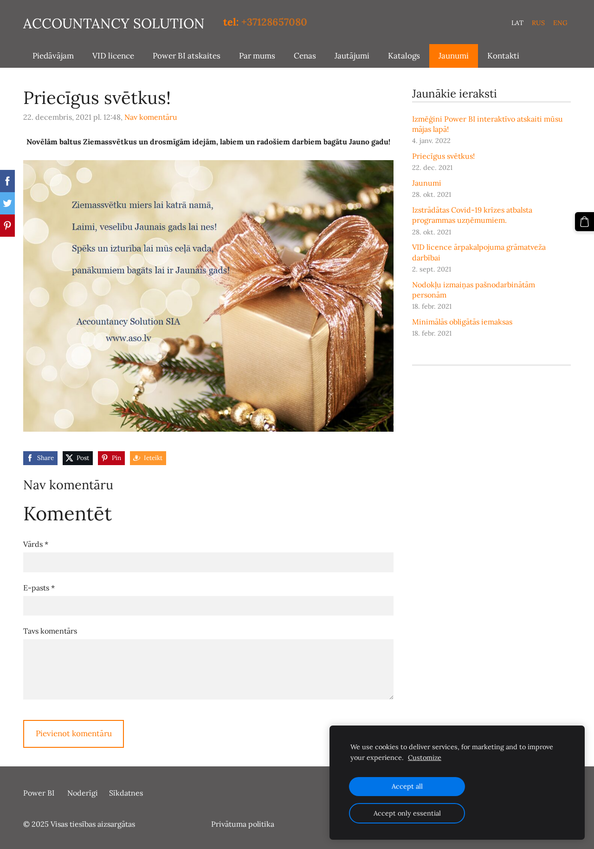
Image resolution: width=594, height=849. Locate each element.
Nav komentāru (150, 117)
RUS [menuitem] (538, 23)
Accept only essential (407, 813)
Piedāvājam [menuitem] (53, 56)
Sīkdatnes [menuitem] (126, 792)
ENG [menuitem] (560, 23)
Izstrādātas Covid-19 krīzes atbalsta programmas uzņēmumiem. (472, 215)
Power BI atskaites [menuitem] (186, 56)
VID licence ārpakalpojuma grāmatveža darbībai (479, 252)
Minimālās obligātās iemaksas (462, 321)
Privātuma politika (242, 824)
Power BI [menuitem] (38, 792)
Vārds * (35, 544)
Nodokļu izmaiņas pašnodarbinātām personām (473, 289)
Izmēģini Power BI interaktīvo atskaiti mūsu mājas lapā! (487, 124)
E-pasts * (39, 587)
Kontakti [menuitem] (503, 56)
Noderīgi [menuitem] (82, 792)
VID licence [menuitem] (113, 56)
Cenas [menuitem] (305, 56)
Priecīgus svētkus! (443, 156)
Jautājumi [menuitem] (352, 56)
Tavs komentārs (50, 630)
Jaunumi (426, 183)
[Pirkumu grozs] (584, 221)
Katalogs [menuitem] (404, 56)
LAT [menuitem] (517, 23)
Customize (424, 757)
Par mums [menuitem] (257, 56)
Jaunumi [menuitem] (454, 56)
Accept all (407, 786)
